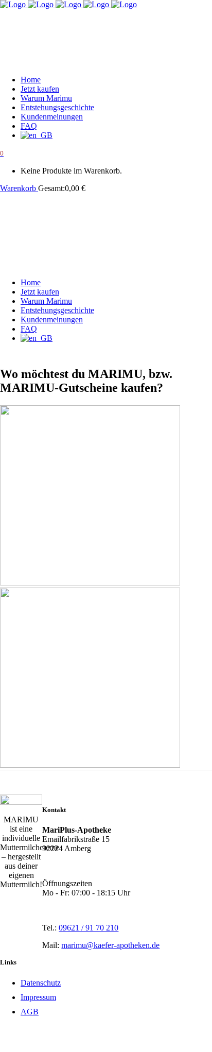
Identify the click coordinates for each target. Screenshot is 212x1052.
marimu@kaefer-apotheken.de (110, 945)
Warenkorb (19, 188)
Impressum (38, 997)
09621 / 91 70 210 (88, 927)
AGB (30, 1011)
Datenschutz (41, 982)
